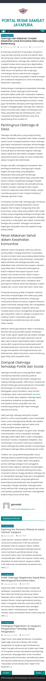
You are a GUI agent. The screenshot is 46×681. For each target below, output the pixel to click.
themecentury (39, 678)
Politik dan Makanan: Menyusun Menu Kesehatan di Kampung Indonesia (8, 673)
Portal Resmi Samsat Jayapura (23, 23)
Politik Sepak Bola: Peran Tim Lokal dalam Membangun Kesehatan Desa (40, 673)
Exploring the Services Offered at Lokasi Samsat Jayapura (22, 531)
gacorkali (23, 47)
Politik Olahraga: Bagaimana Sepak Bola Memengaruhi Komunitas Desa (23, 579)
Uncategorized (7, 35)
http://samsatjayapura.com (23, 509)
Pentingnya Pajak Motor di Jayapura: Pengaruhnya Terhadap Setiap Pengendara (21, 628)
